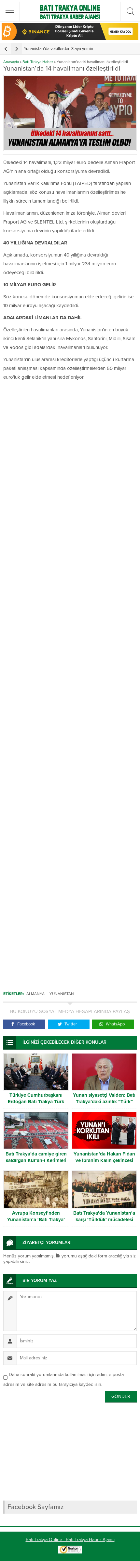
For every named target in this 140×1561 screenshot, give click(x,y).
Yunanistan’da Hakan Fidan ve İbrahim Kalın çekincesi (104, 1157)
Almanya (35, 993)
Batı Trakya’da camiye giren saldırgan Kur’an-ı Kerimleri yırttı (36, 1160)
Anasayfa (11, 61)
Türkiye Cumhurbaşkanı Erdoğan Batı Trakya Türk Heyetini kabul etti (36, 1101)
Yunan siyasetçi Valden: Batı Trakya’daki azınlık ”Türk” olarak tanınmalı (104, 1101)
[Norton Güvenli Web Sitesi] (70, 1550)
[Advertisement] (70, 683)
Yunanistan (61, 993)
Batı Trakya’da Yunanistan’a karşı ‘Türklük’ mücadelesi (104, 1216)
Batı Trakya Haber (37, 61)
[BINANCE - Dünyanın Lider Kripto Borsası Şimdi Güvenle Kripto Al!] (70, 37)
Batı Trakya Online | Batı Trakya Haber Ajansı (70, 1539)
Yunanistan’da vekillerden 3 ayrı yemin (58, 48)
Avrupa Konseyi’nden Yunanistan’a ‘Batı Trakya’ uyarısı (36, 1219)
